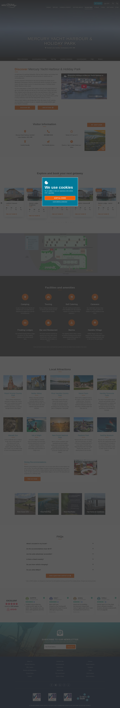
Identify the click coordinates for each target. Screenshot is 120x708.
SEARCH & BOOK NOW (111, 705)
